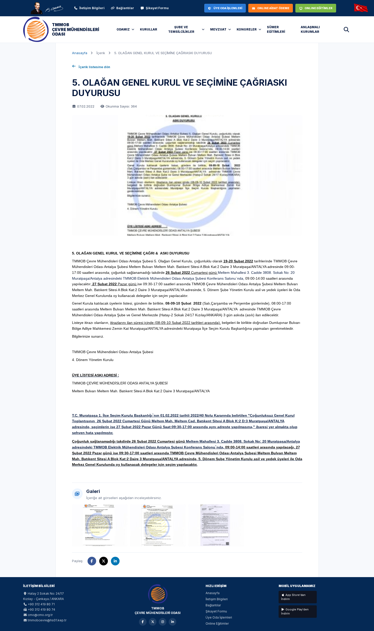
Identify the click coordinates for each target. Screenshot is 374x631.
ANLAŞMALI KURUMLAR (310, 29)
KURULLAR (148, 29)
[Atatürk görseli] (46, 8)
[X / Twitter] (152, 622)
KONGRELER (247, 29)
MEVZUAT (218, 29)
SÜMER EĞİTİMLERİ (276, 29)
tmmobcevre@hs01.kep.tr (47, 620)
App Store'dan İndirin (293, 597)
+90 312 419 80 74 (41, 609)
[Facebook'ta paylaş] (92, 561)
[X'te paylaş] (103, 561)
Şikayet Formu (157, 8)
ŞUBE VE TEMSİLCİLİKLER (181, 29)
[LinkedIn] (172, 622)
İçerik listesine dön (94, 67)
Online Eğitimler (217, 623)
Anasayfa (79, 53)
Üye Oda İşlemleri (219, 617)
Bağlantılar (125, 8)
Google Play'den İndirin (295, 611)
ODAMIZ (123, 29)
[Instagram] (162, 622)
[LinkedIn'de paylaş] (115, 561)
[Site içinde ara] (346, 29)
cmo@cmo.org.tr (40, 615)
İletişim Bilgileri (92, 8)
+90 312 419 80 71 (41, 604)
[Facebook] (143, 622)
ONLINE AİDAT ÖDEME (273, 8)
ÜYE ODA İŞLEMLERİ (227, 8)
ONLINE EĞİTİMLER (319, 8)
